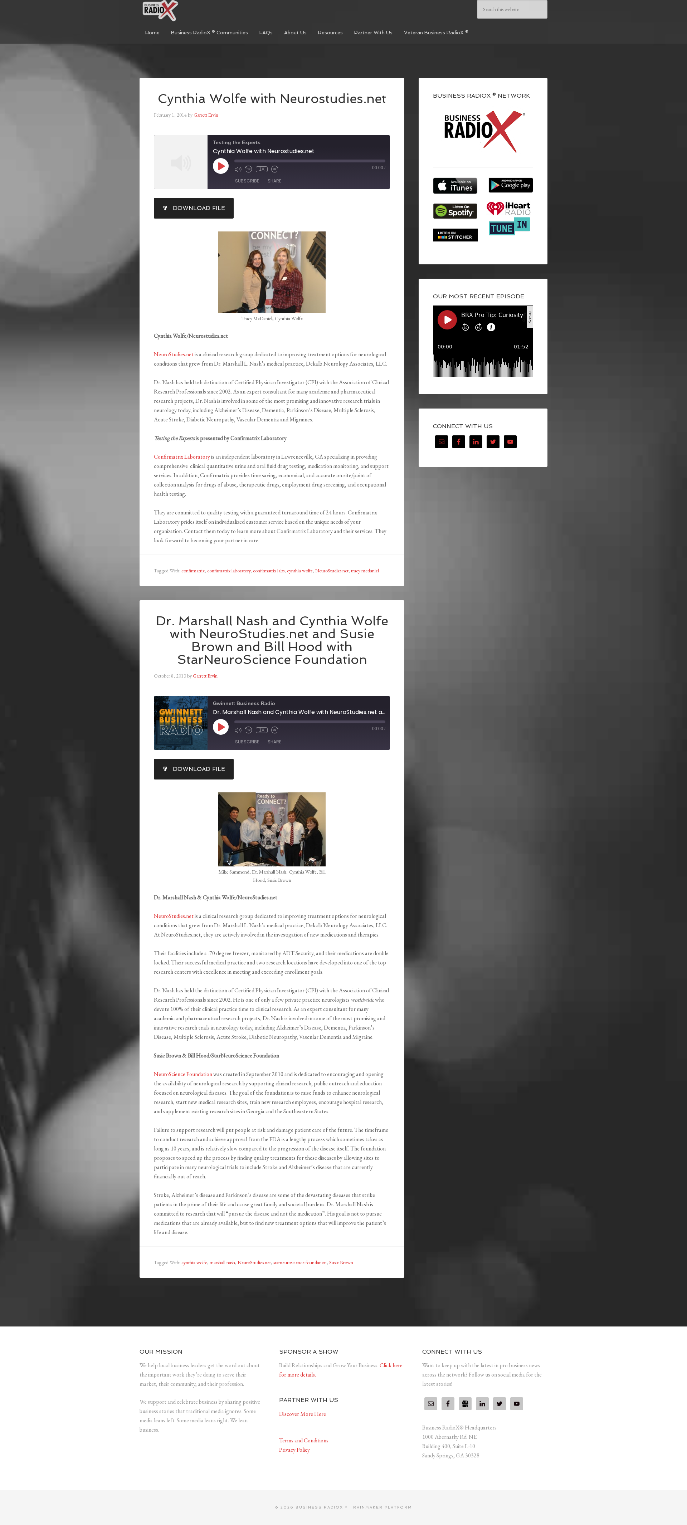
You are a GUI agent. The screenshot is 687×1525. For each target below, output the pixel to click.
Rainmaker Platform (382, 1507)
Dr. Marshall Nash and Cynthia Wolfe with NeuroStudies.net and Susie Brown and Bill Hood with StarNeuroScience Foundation (272, 640)
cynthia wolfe (300, 570)
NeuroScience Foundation (183, 1074)
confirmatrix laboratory (228, 570)
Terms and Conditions (303, 1440)
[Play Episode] (221, 166)
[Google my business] (465, 1403)
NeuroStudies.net (174, 354)
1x (261, 169)
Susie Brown (341, 1262)
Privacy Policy (294, 1449)
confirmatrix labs (268, 570)
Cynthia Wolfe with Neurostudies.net (272, 98)
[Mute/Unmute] (238, 169)
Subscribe (247, 181)
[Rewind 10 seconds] (248, 169)
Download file (199, 208)
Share (274, 181)
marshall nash (222, 1262)
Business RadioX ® (193, 10)
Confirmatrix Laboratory (182, 456)
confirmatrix (193, 570)
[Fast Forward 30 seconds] (274, 169)
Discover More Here (302, 1414)
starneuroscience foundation (300, 1262)
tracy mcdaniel (365, 570)
